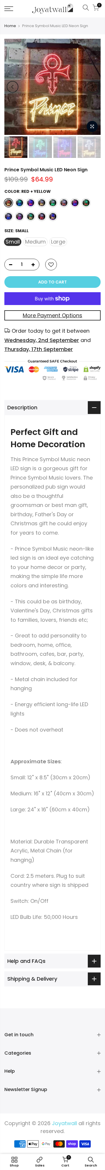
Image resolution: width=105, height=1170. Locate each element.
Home (10, 26)
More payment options (52, 315)
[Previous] (12, 87)
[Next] (92, 87)
